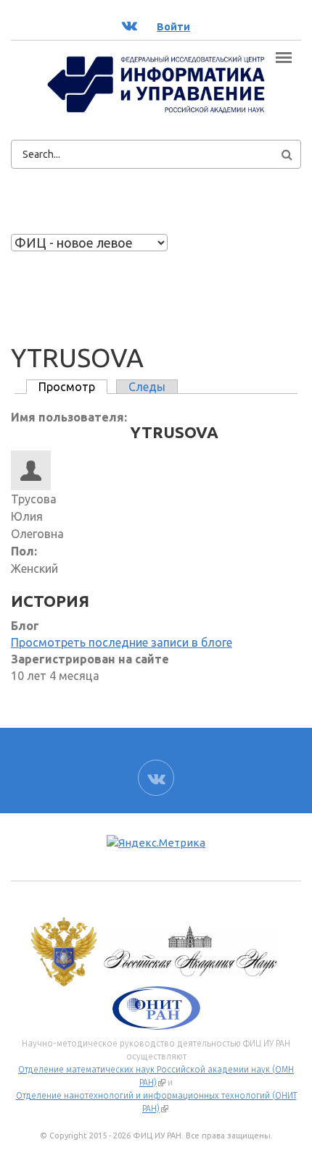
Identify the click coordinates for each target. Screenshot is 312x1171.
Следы (146, 386)
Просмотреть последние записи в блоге (121, 642)
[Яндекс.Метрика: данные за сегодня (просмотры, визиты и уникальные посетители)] (156, 843)
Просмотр (72, 386)
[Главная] (156, 84)
